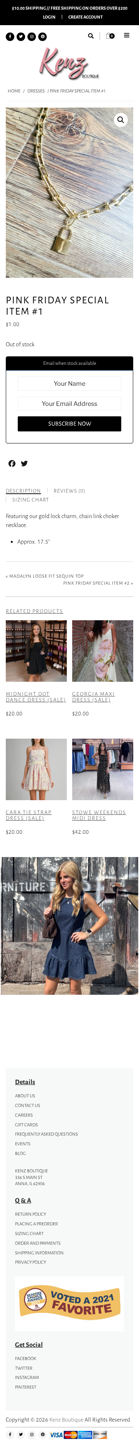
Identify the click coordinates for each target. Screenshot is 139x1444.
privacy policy (30, 1262)
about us (25, 1096)
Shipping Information (39, 1253)
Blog (20, 1153)
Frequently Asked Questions (46, 1134)
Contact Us (27, 1105)
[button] (121, 120)
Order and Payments (38, 1243)
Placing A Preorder (36, 1224)
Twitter (23, 1368)
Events (23, 1144)
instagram (27, 1377)
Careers (24, 1115)
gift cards (26, 1125)
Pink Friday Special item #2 (96, 583)
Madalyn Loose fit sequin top (46, 576)
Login (49, 17)
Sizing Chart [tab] (30, 499)
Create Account (85, 17)
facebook (25, 1358)
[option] (69, 927)
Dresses (36, 91)
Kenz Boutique (66, 1419)
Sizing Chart (29, 1233)
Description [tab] (23, 490)
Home (14, 91)
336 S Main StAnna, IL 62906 (30, 1180)
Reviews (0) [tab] (69, 490)
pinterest (25, 1387)
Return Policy (30, 1214)
